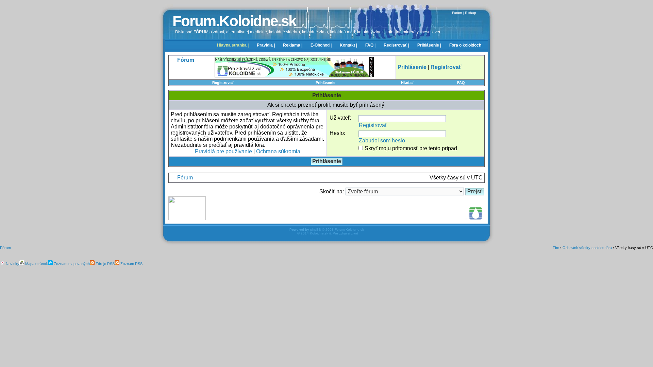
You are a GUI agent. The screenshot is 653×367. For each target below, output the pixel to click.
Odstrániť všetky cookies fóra (587, 248)
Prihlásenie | (429, 45)
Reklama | (292, 45)
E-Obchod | (321, 45)
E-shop (470, 13)
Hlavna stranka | (233, 45)
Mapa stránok (36, 264)
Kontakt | (348, 45)
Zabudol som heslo (382, 140)
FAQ (461, 83)
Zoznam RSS (131, 264)
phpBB (315, 229)
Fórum (185, 177)
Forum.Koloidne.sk (234, 21)
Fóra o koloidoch (465, 45)
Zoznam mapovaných (71, 264)
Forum (457, 13)
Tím (556, 248)
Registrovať (222, 83)
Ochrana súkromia (278, 151)
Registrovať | (396, 45)
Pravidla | (266, 45)
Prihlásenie (325, 83)
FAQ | (370, 45)
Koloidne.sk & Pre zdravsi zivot (334, 233)
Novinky (12, 264)
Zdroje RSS (105, 264)
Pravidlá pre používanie (223, 151)
